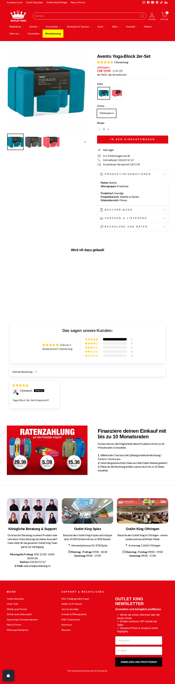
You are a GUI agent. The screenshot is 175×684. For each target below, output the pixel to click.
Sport (101, 26)
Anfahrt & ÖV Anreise (71, 604)
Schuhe (33, 26)
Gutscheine (33, 33)
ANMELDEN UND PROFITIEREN (139, 662)
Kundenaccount (15, 2)
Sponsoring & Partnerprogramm (22, 619)
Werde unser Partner (17, 609)
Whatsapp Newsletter (17, 630)
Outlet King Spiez (34, 2)
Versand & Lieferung (125, 218)
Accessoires (52, 26)
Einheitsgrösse (106, 113)
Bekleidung (15, 26)
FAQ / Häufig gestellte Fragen (75, 598)
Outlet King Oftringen (56, 2)
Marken (148, 26)
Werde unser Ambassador (19, 614)
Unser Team (12, 604)
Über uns (14, 33)
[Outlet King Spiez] (87, 511)
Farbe (100, 84)
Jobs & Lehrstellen (70, 609)
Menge (100, 123)
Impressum (66, 624)
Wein (115, 26)
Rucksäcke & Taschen (78, 26)
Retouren (66, 630)
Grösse (100, 106)
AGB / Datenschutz (70, 619)
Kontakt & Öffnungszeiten (73, 614)
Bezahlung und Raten (125, 226)
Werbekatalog (53, 33)
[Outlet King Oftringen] (142, 511)
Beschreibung (118, 210)
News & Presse (78, 2)
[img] (20, 385)
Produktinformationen (127, 174)
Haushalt (131, 26)
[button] (105, 62)
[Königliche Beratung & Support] (32, 511)
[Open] (8, 675)
